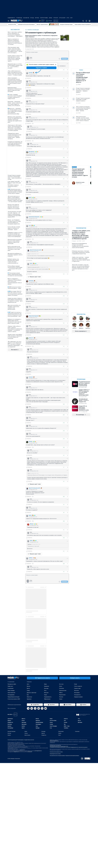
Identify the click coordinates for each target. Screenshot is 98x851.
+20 (63, 447)
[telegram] (28, 621)
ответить (29, 78)
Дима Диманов (31, 151)
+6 (63, 178)
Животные (29, 609)
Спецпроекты (77, 607)
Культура (46, 601)
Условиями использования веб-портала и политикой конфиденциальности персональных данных (68, 660)
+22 (63, 414)
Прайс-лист (10, 599)
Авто (28, 597)
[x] (42, 621)
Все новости (15, 29)
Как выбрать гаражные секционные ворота (13, 185)
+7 (63, 247)
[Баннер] (54, 24)
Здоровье (29, 611)
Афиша (50, 17)
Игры (68, 17)
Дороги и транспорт (31, 605)
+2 (63, 69)
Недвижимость (11, 17)
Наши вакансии (11, 605)
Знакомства (26, 17)
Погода (32, 17)
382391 (31, 263)
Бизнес (28, 599)
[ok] (35, 621)
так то (30, 225)
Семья (60, 611)
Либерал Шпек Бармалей (33, 315)
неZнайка (30, 441)
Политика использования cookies (56, 664)
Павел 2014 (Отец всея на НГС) (33, 267)
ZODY (71, 17)
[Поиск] (83, 21)
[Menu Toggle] (8, 21)
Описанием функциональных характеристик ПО (59, 659)
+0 (63, 260)
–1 (67, 178)
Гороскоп (55, 17)
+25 (63, 404)
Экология (76, 603)
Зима (45, 597)
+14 (63, 239)
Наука (45, 607)
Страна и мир (77, 601)
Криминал (46, 599)
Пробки (49, 20)
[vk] (31, 621)
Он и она (61, 597)
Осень (60, 599)
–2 (67, 260)
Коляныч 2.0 (31, 337)
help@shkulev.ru (16, 664)
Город (28, 603)
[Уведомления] (86, 21)
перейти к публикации (33, 29)
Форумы (37, 17)
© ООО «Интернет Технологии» (14, 671)
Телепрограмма (44, 17)
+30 (63, 521)
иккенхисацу (31, 280)
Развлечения (62, 607)
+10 (63, 157)
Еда (28, 607)
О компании (10, 601)
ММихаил (31, 523)
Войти (31, 58)
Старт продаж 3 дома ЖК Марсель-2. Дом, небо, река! (14, 182)
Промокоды (19, 17)
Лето (45, 603)
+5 (63, 123)
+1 (63, 148)
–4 (67, 346)
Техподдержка (11, 607)
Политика (61, 601)
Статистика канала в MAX (14, 611)
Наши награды (11, 603)
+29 (63, 563)
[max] (38, 621)
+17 (63, 335)
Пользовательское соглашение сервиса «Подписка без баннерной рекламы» (64, 668)
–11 (67, 529)
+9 (63, 222)
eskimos (30, 515)
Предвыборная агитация (13, 609)
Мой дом (46, 605)
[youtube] (45, 621)
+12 (63, 295)
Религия (61, 609)
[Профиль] (89, 21)
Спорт (75, 597)
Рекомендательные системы (55, 666)
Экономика (77, 605)
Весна (28, 601)
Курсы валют (62, 17)
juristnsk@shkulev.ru (38, 663)
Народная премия (78, 609)
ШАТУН (30, 197)
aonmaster (30, 72)
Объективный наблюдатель (34, 216)
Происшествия (62, 603)
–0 (67, 69)
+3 (63, 114)
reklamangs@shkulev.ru (54, 653)
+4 (63, 131)
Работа (60, 605)
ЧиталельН (31, 377)
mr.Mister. (30, 557)
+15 (63, 392)
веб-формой (29, 664)
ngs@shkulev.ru (22, 662)
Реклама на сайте (12, 597)
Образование (47, 611)
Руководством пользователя (55, 658)
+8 (63, 512)
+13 (63, 286)
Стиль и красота (78, 599)
